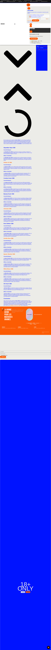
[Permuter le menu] (14, 23)
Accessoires (13, 323)
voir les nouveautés (38, 314)
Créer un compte (30, 21)
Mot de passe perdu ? (3, 358)
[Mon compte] (28, 4)
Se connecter (35, 20)
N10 (22, 323)
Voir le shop (4, 329)
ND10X (21, 323)
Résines (8, 323)
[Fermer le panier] (31, 26)
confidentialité (10, 332)
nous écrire (29, 314)
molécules (16, 323)
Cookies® (4, 323)
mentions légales (4, 332)
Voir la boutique (34, 38)
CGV (7, 332)
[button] (18, 59)
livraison (14, 332)
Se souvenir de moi (4, 355)
